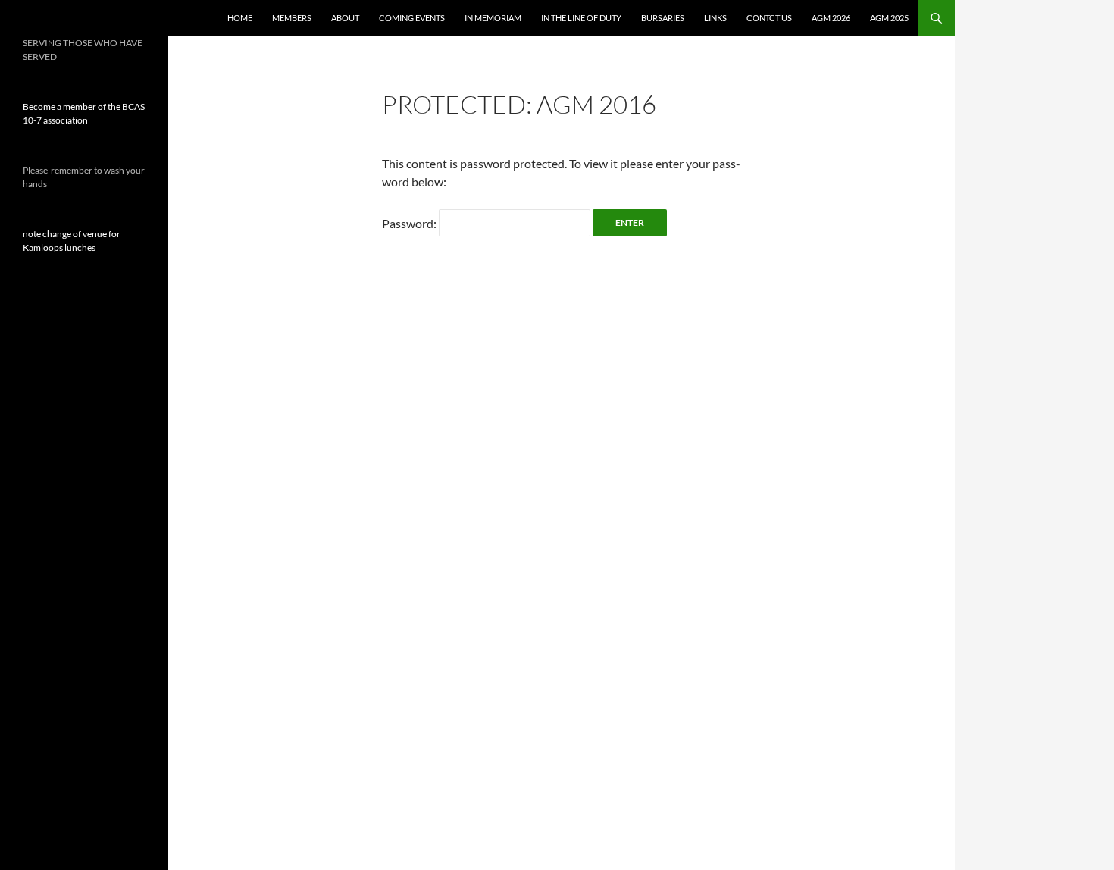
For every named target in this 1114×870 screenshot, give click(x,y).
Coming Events (412, 18)
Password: (410, 223)
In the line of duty (581, 18)
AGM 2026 (831, 18)
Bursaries (662, 18)
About (345, 18)
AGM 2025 (889, 18)
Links (715, 18)
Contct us (769, 18)
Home (239, 18)
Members (291, 18)
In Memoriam (493, 18)
